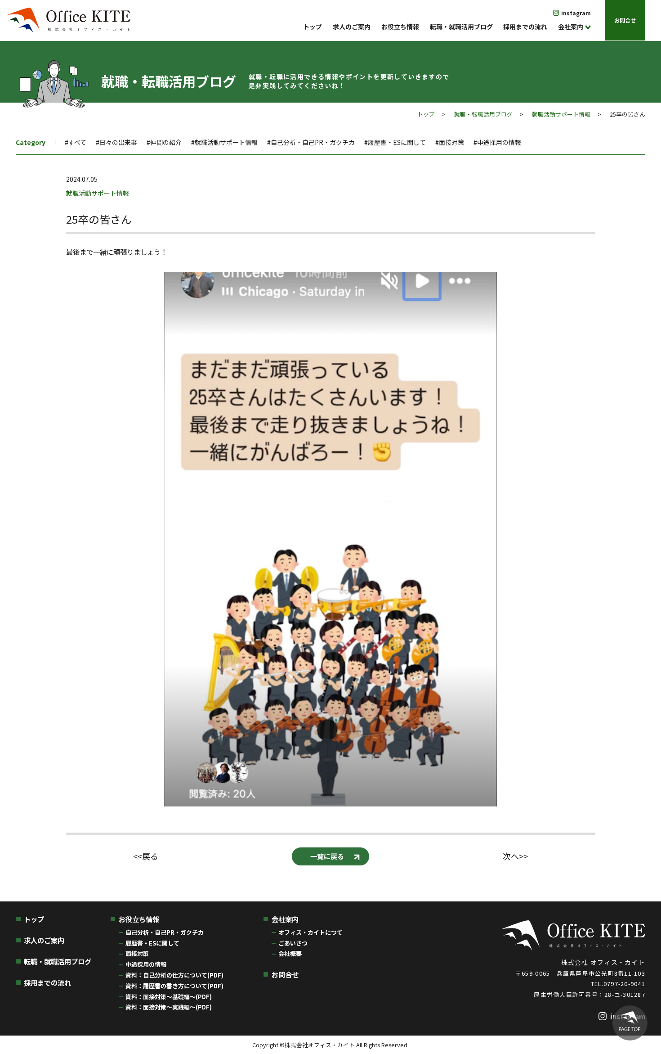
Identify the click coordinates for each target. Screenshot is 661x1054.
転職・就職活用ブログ (461, 26)
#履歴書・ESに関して (395, 142)
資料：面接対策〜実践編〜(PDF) (168, 1007)
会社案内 (570, 26)
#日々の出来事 (116, 142)
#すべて (75, 142)
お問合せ (625, 20)
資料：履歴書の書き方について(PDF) (174, 986)
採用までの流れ (525, 26)
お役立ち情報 (400, 26)
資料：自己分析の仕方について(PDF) (174, 975)
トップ (312, 26)
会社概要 (290, 953)
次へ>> (515, 856)
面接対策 (137, 953)
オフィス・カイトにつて (310, 932)
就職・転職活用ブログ (483, 114)
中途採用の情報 (145, 964)
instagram (576, 13)
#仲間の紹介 (164, 142)
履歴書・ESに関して (152, 943)
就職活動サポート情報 (561, 114)
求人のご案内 (352, 26)
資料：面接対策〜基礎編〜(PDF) (168, 996)
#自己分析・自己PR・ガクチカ (311, 142)
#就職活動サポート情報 (224, 142)
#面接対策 (449, 142)
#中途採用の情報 (497, 142)
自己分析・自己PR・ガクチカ (164, 932)
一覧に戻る (327, 856)
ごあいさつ (293, 943)
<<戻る (145, 856)
